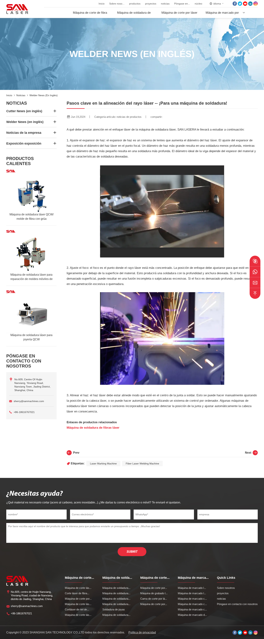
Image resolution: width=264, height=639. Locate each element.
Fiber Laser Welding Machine (142, 463)
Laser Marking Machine (103, 463)
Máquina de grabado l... (154, 593)
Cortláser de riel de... (77, 609)
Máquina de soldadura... (116, 587)
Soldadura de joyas (113, 609)
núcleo (198, 3)
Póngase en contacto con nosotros (237, 604)
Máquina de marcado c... (192, 598)
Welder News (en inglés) (43, 95)
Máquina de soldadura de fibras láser (93, 427)
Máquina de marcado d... (192, 614)
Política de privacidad (142, 632)
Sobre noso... (116, 3)
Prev (76, 452)
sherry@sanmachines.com (29, 401)
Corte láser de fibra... (77, 593)
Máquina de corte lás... (78, 587)
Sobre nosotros (226, 587)
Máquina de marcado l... (192, 587)
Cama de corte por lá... (153, 598)
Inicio (102, 3)
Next (248, 452)
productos (134, 3)
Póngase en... (182, 3)
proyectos (150, 3)
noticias (165, 3)
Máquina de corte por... (78, 598)
